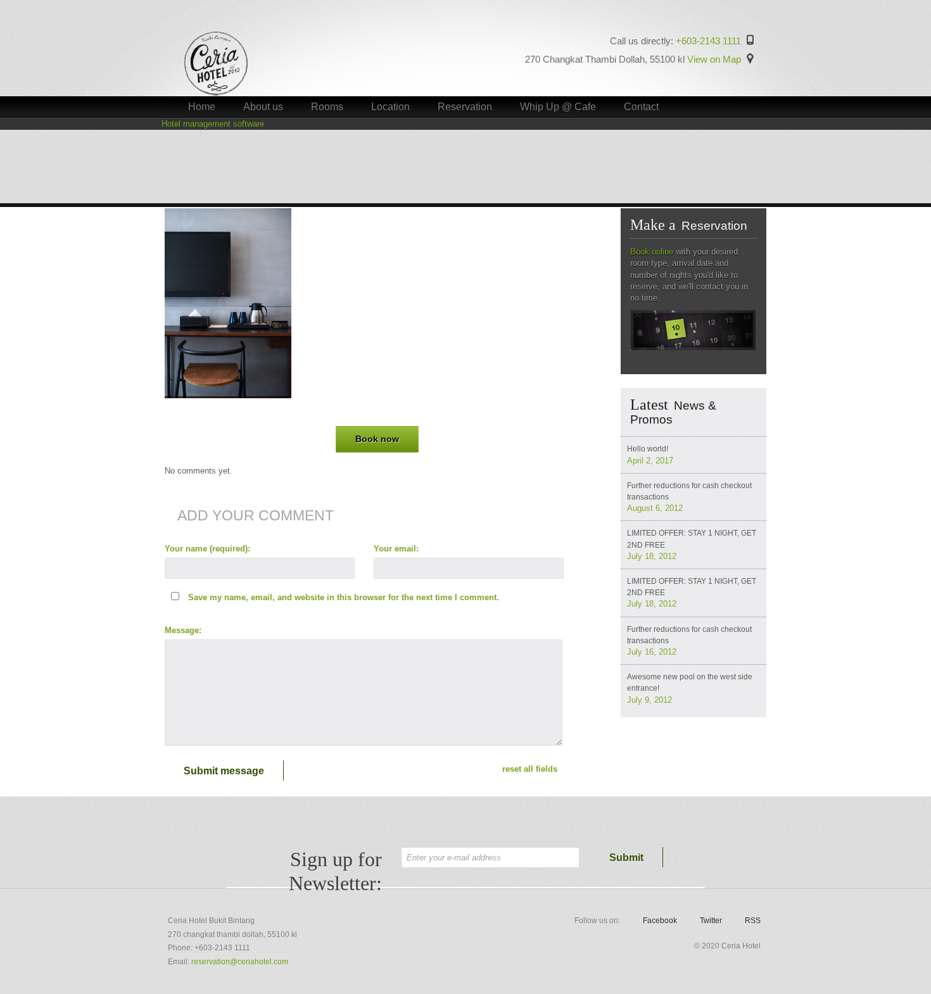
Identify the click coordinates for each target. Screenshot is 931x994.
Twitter (711, 920)
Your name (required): (207, 548)
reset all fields (529, 769)
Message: (183, 630)
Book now (377, 439)
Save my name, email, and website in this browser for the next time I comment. (343, 597)
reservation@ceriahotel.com (239, 961)
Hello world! (647, 448)
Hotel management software (213, 124)
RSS (753, 920)
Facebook (660, 920)
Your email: (396, 548)
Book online (651, 251)
